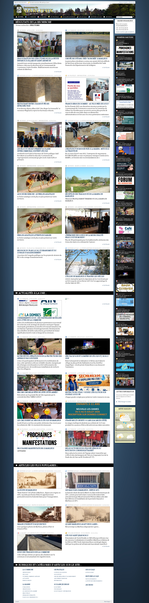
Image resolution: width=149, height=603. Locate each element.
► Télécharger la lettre (123, 402)
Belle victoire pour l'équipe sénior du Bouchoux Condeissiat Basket (83, 449)
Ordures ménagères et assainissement (65, 576)
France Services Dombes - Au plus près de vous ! (87, 104)
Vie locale (81, 30)
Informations (81, 75)
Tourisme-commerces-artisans (31, 576)
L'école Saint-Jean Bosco (76, 535)
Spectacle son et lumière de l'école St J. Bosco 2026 (124, 268)
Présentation (26, 572)
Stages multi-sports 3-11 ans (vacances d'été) (86, 420)
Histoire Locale (96, 17)
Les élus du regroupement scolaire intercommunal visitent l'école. (33, 150)
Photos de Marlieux (38, 505)
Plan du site (132, 2)
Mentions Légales (123, 2)
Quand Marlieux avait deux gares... (81, 524)
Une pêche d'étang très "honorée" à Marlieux (86, 59)
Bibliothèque (26, 593)
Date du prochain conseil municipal (122, 375)
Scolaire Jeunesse (69, 17)
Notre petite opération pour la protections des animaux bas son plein (124, 205)
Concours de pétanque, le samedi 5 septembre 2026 (124, 59)
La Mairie (43, 17)
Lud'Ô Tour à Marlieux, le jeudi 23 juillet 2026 (124, 361)
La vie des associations (37, 429)
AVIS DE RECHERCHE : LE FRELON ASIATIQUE (36, 194)
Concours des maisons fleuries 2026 (124, 189)
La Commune (31, 17)
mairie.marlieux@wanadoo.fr (125, 32)
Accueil (20, 17)
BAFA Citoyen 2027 (122, 282)
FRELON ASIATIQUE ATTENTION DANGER (34, 235)
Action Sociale (89, 572)
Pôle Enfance (58, 589)
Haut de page (107, 601)
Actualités (31, 30)
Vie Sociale (83, 17)
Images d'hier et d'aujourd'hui (31, 524)
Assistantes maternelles (121, 74)
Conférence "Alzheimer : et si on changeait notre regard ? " (125, 114)
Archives (109, 17)
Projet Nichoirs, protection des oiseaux (124, 325)
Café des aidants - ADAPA (125, 224)
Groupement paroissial (60, 578)
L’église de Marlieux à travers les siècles (84, 276)
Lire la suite (57, 71)
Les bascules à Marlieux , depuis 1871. (82, 490)
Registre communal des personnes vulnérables (124, 219)
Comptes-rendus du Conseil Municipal (123, 311)
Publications (26, 587)
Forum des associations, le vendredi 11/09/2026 (124, 175)
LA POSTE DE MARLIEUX (27, 490)
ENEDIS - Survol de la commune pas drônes (123, 144)
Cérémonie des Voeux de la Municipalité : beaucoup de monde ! (84, 236)
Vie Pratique (54, 17)
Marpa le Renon (80, 166)
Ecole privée (85, 533)
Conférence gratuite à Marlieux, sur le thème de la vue (124, 129)
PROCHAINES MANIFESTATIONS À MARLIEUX (35, 448)
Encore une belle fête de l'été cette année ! (37, 392)
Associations (57, 574)
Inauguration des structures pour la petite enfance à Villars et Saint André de (38, 60)
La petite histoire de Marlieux (42, 75)
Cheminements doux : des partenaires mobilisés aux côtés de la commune (39, 319)
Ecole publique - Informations (37, 121)
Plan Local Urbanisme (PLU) (36, 248)
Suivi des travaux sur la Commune (33, 552)
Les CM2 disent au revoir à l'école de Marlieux (39, 420)
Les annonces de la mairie (84, 207)
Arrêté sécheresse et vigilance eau (124, 296)
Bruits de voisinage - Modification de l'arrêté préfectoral (125, 355)
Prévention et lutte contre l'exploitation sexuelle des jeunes (123, 160)
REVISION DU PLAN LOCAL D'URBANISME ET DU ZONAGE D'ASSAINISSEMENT (36, 252)
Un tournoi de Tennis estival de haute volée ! (124, 238)
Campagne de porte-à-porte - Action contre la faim (124, 98)
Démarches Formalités (29, 595)
